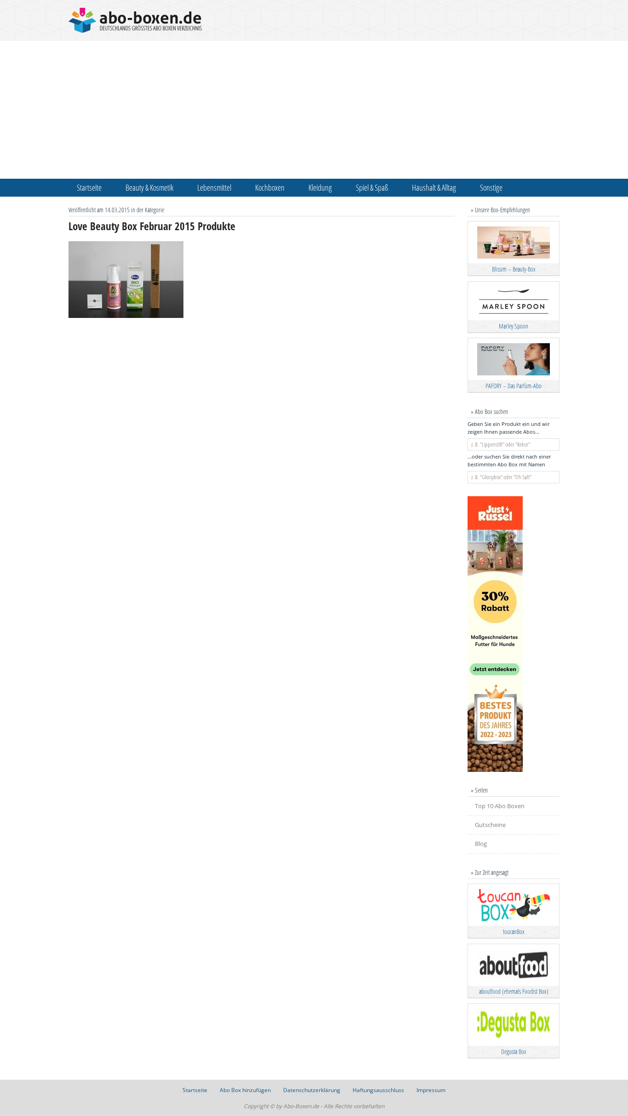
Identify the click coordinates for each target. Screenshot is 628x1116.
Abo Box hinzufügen (245, 1090)
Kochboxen (270, 187)
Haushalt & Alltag (434, 187)
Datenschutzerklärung (311, 1090)
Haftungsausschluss (378, 1090)
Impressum (431, 1090)
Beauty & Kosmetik (149, 187)
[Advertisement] (314, 109)
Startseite (89, 187)
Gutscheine (490, 825)
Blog (481, 843)
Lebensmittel (214, 187)
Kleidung (320, 187)
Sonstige (491, 187)
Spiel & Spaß (372, 187)
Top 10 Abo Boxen (500, 806)
